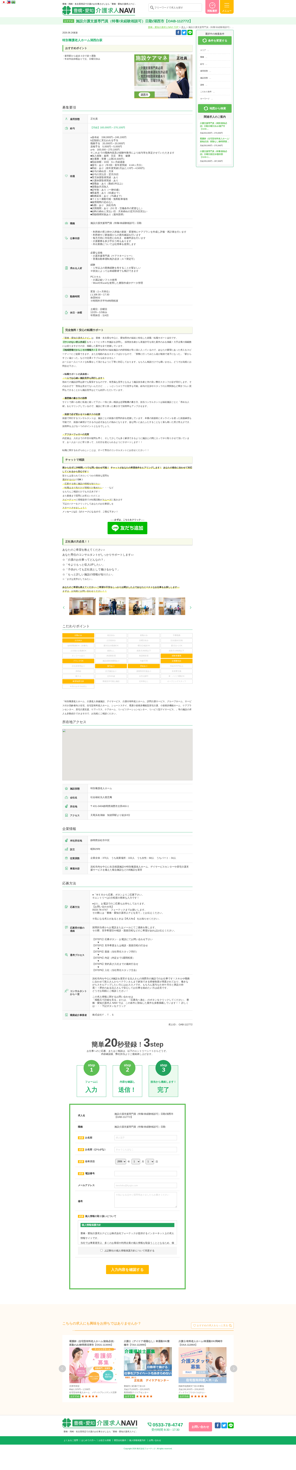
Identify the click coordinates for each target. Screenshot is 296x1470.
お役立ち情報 (104, 1440)
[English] (9, 1)
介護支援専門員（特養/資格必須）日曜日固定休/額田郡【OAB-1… (213, 154)
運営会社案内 (120, 1440)
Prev (63, 607)
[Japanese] (4, 1)
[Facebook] (178, 32)
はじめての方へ (88, 1440)
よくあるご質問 (71, 1440)
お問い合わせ (155, 1440)
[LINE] (190, 32)
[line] (231, 1425)
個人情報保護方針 (137, 1440)
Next (190, 607)
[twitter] (184, 32)
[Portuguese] (13, 1)
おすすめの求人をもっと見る (212, 1325)
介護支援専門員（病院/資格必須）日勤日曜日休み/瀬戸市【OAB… (213, 126)
